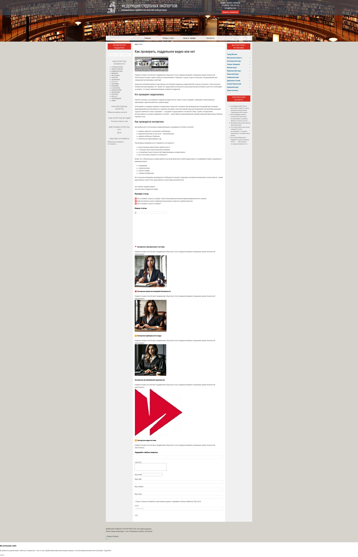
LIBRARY (113, 100)
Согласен (2, 555)
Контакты (210, 38)
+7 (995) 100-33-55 (230, 5)
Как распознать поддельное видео (146, 189)
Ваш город (138, 494)
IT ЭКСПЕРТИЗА (115, 88)
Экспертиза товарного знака (119, 121)
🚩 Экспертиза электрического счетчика (150, 247)
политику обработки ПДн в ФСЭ (190, 501)
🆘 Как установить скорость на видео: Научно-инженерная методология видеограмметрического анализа (170, 199)
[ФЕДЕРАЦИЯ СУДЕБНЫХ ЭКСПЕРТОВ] (111, 12)
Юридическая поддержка (119, 46)
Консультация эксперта (238, 98)
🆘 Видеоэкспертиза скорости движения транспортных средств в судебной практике (164, 201)
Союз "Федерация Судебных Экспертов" (139, 531)
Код (140, 462)
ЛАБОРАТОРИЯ (115, 79)
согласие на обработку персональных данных (155, 501)
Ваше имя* (138, 479)
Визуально (137, 462)
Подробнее (107, 550)
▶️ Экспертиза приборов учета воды (148, 336)
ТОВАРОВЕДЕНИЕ (116, 98)
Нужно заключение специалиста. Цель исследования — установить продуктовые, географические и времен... (240, 131)
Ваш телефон (139, 487)
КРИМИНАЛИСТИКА (117, 71)
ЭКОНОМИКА (115, 84)
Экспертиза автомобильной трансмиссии (150, 380)
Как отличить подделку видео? (145, 187)
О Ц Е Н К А (114, 82)
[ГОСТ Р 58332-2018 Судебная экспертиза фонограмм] (119, 133)
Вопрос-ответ (168, 38)
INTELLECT (114, 96)
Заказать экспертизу (230, 12)
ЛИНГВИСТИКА (115, 92)
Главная (147, 38)
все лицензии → (112, 144)
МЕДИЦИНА (114, 73)
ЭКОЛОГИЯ (114, 77)
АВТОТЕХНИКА (115, 75)
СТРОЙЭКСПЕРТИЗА (117, 67)
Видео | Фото (139, 44)
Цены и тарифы (189, 38)
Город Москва (232, 54)
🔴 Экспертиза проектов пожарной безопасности (153, 291)
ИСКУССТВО (114, 94)
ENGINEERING (115, 86)
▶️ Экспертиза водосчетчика (145, 440)
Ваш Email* (138, 475)
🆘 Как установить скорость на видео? (148, 204)
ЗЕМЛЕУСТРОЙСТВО (117, 69)
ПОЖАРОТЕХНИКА (116, 90)
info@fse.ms (230, 8)
